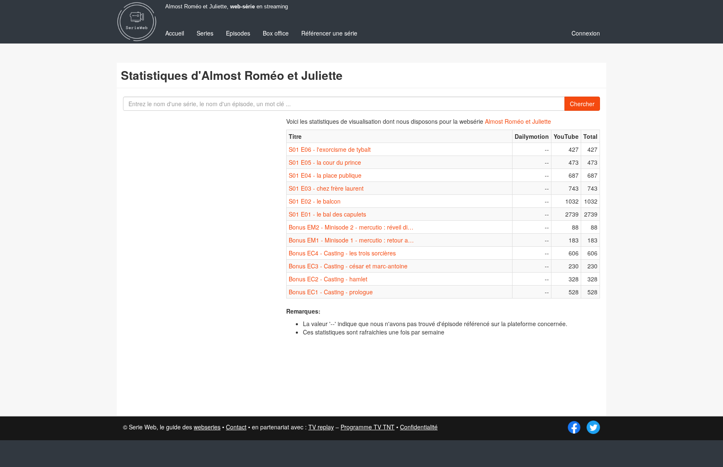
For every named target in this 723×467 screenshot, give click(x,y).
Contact (236, 427)
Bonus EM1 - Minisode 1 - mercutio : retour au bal (351, 240)
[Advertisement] (183, 263)
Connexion (586, 33)
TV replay (321, 427)
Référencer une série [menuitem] (329, 33)
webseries (207, 427)
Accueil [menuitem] (174, 33)
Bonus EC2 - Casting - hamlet (328, 279)
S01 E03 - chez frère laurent (326, 188)
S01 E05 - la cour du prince (325, 162)
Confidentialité (419, 427)
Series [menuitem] (205, 33)
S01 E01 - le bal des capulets (327, 214)
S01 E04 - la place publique (325, 175)
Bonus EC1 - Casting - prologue (331, 292)
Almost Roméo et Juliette (518, 121)
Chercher (582, 104)
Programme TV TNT (368, 427)
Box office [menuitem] (276, 33)
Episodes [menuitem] (238, 33)
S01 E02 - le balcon (315, 201)
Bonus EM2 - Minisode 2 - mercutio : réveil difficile (351, 227)
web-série (242, 7)
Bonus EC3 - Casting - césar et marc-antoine (348, 266)
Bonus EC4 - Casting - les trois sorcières (342, 253)
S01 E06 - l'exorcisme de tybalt (330, 149)
